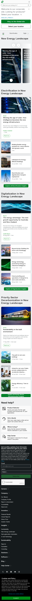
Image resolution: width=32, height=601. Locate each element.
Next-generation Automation (9, 534)
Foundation (4, 546)
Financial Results (6, 514)
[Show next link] (28, 33)
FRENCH (10, 17)
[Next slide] (18, 45)
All (3, 33)
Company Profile (6, 499)
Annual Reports (5, 517)
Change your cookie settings (16, 593)
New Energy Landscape (8, 531)
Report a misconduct (7, 502)
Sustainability (5, 529)
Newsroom (4, 507)
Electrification (13, 33)
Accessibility (4, 504)
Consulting (4, 549)
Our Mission (4, 497)
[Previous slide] (13, 45)
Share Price (4, 519)
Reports (3, 544)
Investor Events (5, 522)
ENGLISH (4, 17)
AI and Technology (6, 536)
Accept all (16, 598)
